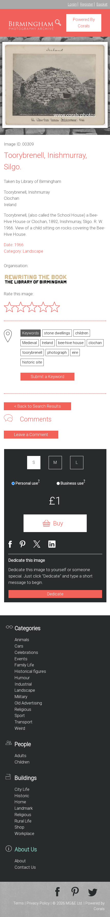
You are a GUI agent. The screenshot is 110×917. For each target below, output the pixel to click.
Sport (20, 715)
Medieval (29, 342)
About (20, 861)
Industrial (23, 684)
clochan (95, 342)
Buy (58, 523)
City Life (22, 789)
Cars (19, 646)
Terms (18, 903)
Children (22, 762)
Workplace (24, 833)
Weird (20, 728)
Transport (23, 722)
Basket (101, 4)
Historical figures (30, 671)
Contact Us (25, 867)
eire (75, 352)
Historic (22, 795)
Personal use (27, 483)
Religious (23, 709)
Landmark (24, 808)
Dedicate (55, 594)
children (81, 333)
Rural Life (23, 821)
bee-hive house (70, 342)
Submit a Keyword (47, 376)
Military (21, 696)
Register (86, 4)
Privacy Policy (38, 903)
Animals (22, 639)
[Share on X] (36, 545)
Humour (22, 677)
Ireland (47, 342)
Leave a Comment (31, 434)
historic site (32, 362)
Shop (19, 827)
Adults (20, 755)
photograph (57, 352)
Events (21, 658)
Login (72, 4)
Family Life (24, 665)
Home (20, 802)
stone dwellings (57, 333)
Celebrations (26, 652)
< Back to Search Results (37, 406)
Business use (73, 483)
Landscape (25, 690)
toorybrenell (32, 352)
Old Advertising (28, 703)
